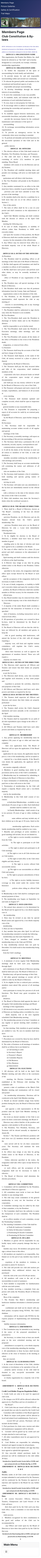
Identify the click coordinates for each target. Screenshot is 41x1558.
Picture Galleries (8, 6)
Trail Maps (5, 13)
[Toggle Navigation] (6, 1551)
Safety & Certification (10, 10)
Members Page (7, 3)
